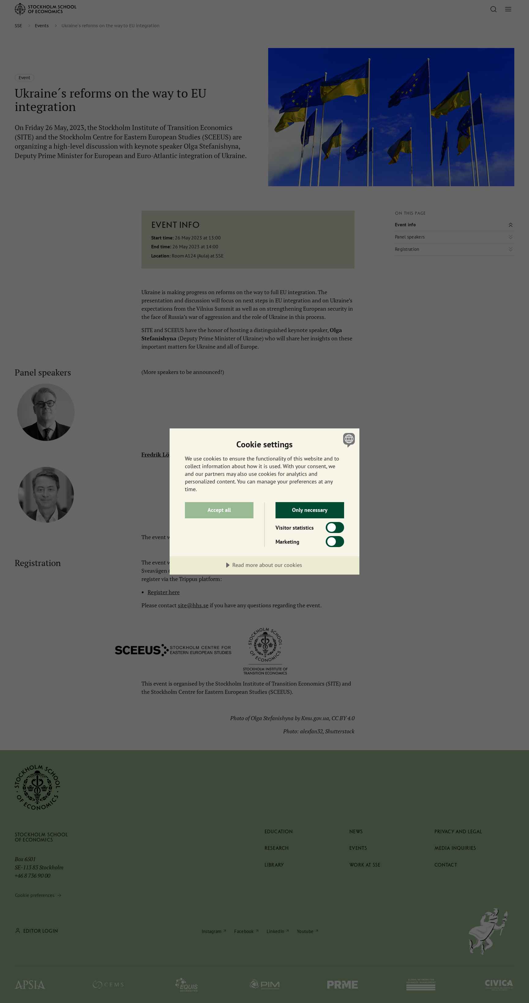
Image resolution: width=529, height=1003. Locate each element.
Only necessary (310, 509)
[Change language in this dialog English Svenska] (347, 439)
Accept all (219, 509)
